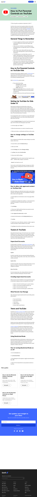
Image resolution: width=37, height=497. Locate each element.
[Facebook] (14, 431)
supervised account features (27, 244)
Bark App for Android (5, 490)
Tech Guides (14, 8)
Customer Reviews (16, 490)
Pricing (14, 483)
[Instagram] (20, 431)
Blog (25, 483)
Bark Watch (4, 483)
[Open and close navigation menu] (35, 2)
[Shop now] (23, 96)
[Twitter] (17, 431)
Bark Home (4, 492)
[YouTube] (22, 431)
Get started (31, 1)
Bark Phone (4, 485)
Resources (26, 487)
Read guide (6, 385)
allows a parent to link (20, 311)
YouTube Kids (30, 73)
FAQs (14, 487)
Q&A (25, 492)
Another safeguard (14, 326)
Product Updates (28, 485)
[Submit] (23, 478)
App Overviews (27, 490)
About (14, 485)
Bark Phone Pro (4, 487)
